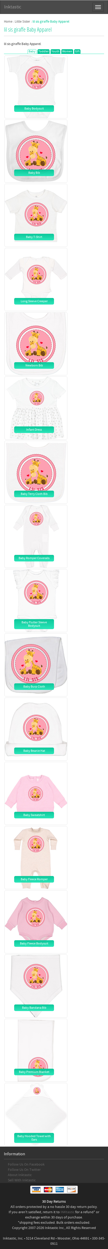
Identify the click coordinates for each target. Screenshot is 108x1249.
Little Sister (22, 21)
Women (67, 51)
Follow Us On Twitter (24, 1169)
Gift (77, 51)
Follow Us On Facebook (26, 1164)
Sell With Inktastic (22, 1180)
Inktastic (12, 7)
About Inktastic (20, 1175)
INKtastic (67, 1212)
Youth (55, 51)
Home (8, 21)
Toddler (43, 51)
